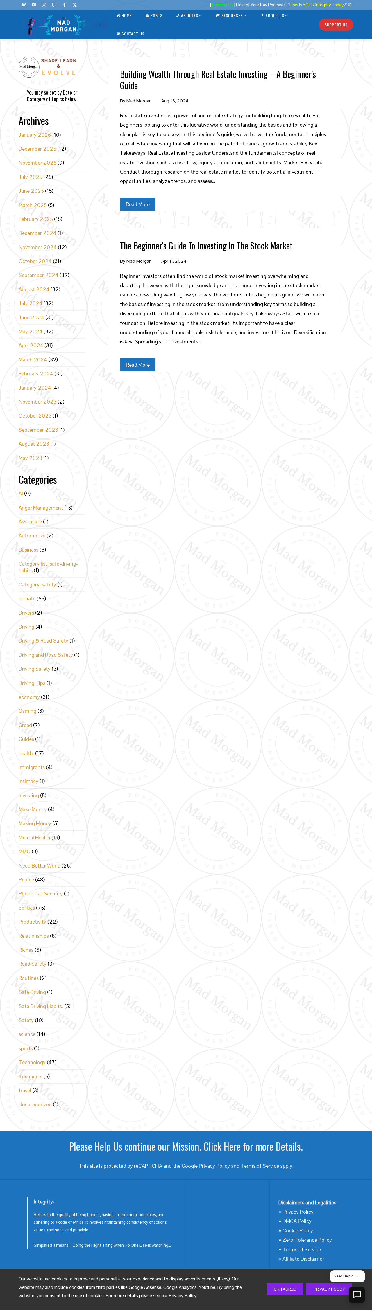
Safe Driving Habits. (41, 1006)
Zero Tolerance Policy (307, 1240)
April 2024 (31, 345)
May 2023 (30, 458)
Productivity (32, 921)
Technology (32, 1062)
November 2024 (38, 247)
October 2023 (35, 415)
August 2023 (34, 443)
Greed (25, 725)
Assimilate (30, 521)
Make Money (33, 809)
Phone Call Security (41, 893)
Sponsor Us (222, 5)
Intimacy (28, 781)
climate (27, 598)
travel (25, 1090)
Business (28, 549)
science (27, 1034)
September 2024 (38, 275)
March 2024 (33, 359)
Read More (138, 204)
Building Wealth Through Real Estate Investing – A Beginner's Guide (218, 79)
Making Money (35, 823)
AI (21, 493)
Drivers (26, 612)
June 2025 (31, 191)
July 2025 (30, 177)
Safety (26, 1020)
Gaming (27, 711)
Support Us (336, 24)
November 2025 (37, 162)
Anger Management (41, 507)
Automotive (32, 535)
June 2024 (31, 317)
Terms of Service (260, 1166)
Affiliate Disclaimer (303, 1258)
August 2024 (34, 289)
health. (26, 753)
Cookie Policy (297, 1230)
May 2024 (30, 331)
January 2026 (35, 135)
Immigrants (32, 767)
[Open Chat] (357, 1295)
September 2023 (38, 430)
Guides (26, 739)
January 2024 (35, 387)
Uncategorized (35, 1104)
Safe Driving (32, 992)
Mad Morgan (138, 101)
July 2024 (30, 303)
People (26, 879)
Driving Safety (35, 668)
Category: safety (37, 584)
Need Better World (39, 865)
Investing (29, 795)
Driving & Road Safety (43, 640)
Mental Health (34, 837)
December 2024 (37, 233)
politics (27, 907)
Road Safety (32, 963)
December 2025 (37, 148)
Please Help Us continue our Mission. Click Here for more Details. (186, 1146)
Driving (26, 626)
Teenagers (30, 1076)
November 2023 (37, 401)
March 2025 (33, 205)
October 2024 (35, 261)
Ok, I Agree (285, 1289)
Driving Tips (32, 683)
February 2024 (36, 373)
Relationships (34, 936)
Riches (26, 949)
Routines (29, 978)
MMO (25, 851)
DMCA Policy (297, 1221)
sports (26, 1048)
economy (29, 697)
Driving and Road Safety (46, 655)
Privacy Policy (329, 1289)
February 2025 (36, 219)
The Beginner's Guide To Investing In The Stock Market (206, 245)
